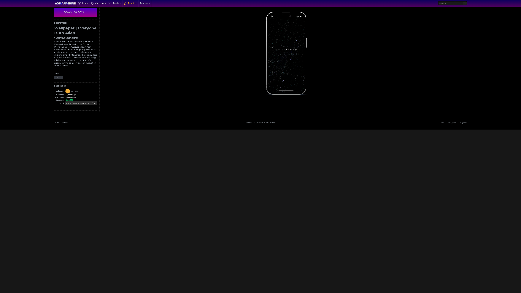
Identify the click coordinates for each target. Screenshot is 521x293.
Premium (132, 3)
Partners (144, 3)
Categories (100, 3)
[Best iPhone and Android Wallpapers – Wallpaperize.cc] (65, 3)
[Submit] (465, 3)
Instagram (452, 123)
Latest (85, 3)
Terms (56, 122)
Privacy (65, 122)
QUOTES (58, 77)
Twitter (441, 123)
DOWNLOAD (76, 12)
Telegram (463, 123)
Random (117, 3)
